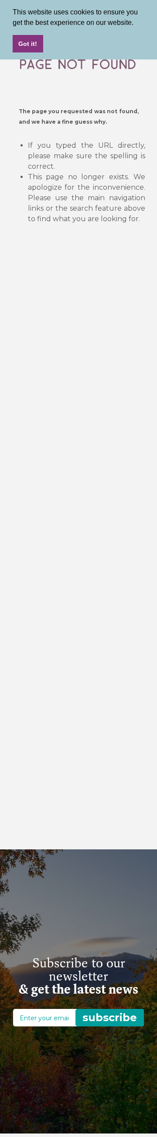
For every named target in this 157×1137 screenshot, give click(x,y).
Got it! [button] (27, 43)
